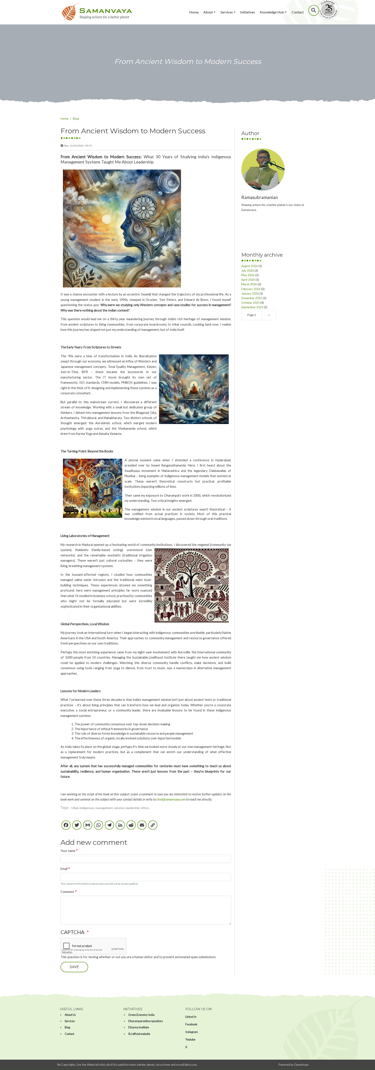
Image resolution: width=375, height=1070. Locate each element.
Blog (76, 118)
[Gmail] (87, 827)
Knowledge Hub (272, 12)
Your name (68, 851)
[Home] (97, 12)
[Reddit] (131, 827)
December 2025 (251, 298)
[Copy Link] (152, 827)
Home (194, 12)
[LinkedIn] (120, 827)
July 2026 (247, 270)
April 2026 (248, 279)
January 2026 (250, 293)
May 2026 (248, 275)
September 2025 (252, 307)
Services (226, 12)
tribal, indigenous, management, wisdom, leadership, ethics (110, 808)
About (208, 12)
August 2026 (249, 266)
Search (314, 10)
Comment (67, 892)
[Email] (142, 827)
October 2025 (250, 302)
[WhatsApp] (98, 827)
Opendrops (301, 1064)
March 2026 (249, 284)
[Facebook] (66, 827)
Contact (298, 12)
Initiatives (247, 12)
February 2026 (250, 288)
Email (64, 869)
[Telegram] (109, 827)
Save (74, 967)
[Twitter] (76, 827)
